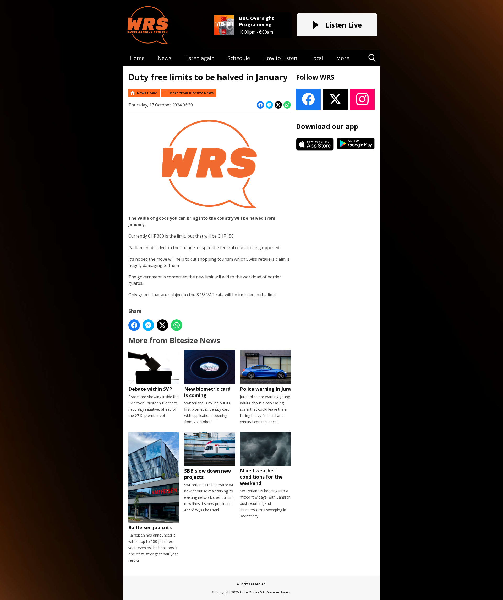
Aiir (288, 592)
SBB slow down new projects (207, 474)
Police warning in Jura (265, 389)
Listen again (199, 58)
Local (316, 58)
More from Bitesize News (191, 92)
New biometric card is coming (207, 392)
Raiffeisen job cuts (150, 527)
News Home (147, 92)
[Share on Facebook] (260, 105)
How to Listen (280, 58)
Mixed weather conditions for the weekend (261, 476)
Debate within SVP (150, 389)
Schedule (239, 58)
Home (137, 58)
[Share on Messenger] (269, 105)
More (342, 58)
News (164, 58)
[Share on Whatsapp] (287, 105)
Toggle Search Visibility (372, 65)
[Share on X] (278, 105)
